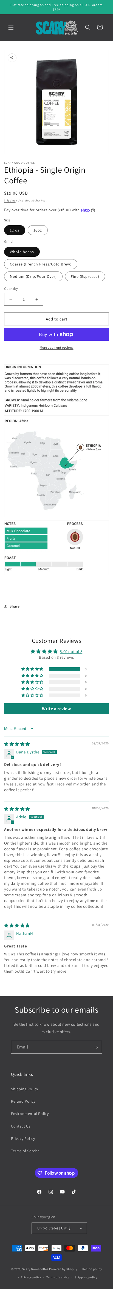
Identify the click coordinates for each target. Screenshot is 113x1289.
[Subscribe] (96, 1047)
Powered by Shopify (63, 1269)
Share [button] (15, 606)
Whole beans (22, 251)
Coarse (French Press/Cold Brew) (41, 264)
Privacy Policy (23, 1138)
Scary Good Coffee (35, 1269)
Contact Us (20, 1126)
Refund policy (92, 1269)
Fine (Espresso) (85, 276)
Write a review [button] (56, 709)
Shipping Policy (24, 1088)
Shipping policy (86, 1277)
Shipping (10, 200)
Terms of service (57, 1277)
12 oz (14, 230)
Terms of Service (25, 1150)
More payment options (57, 347)
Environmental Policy (30, 1113)
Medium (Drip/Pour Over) (33, 276)
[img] (17, 744)
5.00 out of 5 (71, 651)
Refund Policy (23, 1101)
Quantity (11, 288)
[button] (11, 27)
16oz (37, 230)
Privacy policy (31, 1277)
